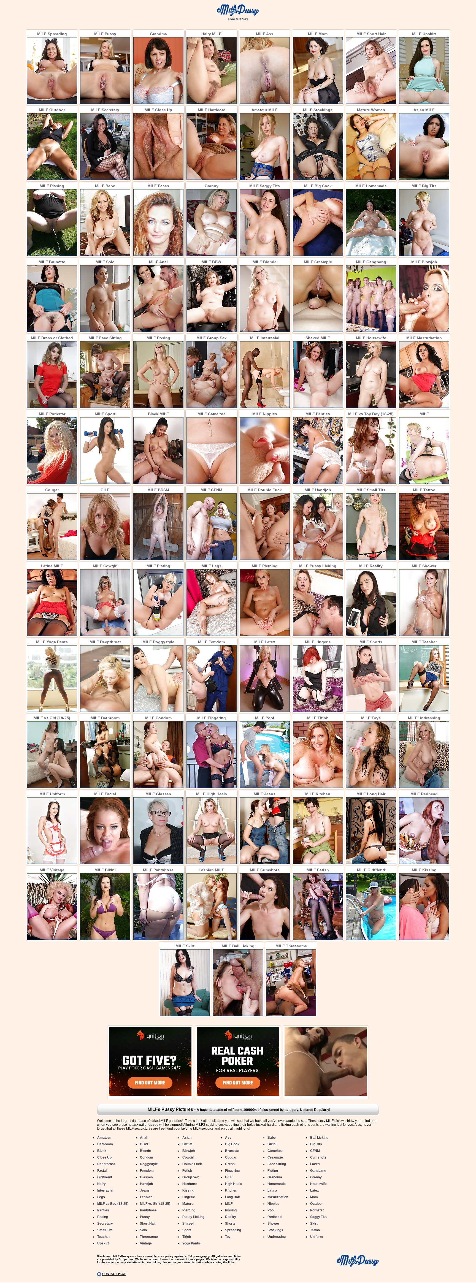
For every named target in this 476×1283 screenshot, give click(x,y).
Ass (228, 1138)
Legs (101, 1197)
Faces (315, 1164)
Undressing (276, 1237)
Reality (230, 1217)
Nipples (273, 1204)
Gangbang (318, 1171)
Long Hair (232, 1197)
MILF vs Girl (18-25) (155, 1204)
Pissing (231, 1210)
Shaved (188, 1223)
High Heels (233, 1184)
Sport (186, 1230)
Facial (102, 1171)
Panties (103, 1210)
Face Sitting (276, 1164)
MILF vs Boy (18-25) (112, 1204)
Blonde (145, 1151)
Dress (230, 1164)
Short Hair (148, 1223)
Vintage (146, 1243)
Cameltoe (275, 1151)
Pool (270, 1210)
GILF (228, 1177)
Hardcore (189, 1184)
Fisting (272, 1171)
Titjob (186, 1237)
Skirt (314, 1223)
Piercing (188, 1210)
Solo (143, 1230)
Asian (186, 1138)
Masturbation (277, 1197)
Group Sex (190, 1177)
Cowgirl (188, 1157)
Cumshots (318, 1157)
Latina (272, 1190)
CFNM (315, 1151)
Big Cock (232, 1144)
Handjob (146, 1184)
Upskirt (103, 1243)
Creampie (275, 1157)
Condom (146, 1157)
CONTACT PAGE (114, 1274)
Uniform (316, 1237)
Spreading (233, 1230)
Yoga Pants (191, 1243)
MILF (228, 1204)
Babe (271, 1138)
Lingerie (188, 1197)
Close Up (104, 1157)
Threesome (149, 1237)
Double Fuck (192, 1164)
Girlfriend (104, 1177)
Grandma (274, 1177)
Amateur (104, 1138)
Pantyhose (148, 1210)
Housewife (318, 1184)
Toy (228, 1237)
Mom (314, 1197)
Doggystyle (149, 1164)
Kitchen (231, 1190)
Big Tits (316, 1144)
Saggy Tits (318, 1217)
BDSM (187, 1144)
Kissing (188, 1190)
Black (101, 1151)
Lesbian (146, 1197)
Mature (187, 1204)
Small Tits (105, 1230)
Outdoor (316, 1204)
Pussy (145, 1217)
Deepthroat (106, 1164)
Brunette (232, 1151)
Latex (314, 1190)
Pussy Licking (193, 1217)
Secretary (105, 1223)
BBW (144, 1144)
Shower (273, 1223)
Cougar (231, 1157)
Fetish (187, 1171)
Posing (102, 1217)
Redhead (274, 1217)
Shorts (230, 1223)
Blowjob (188, 1151)
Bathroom (105, 1144)
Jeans (145, 1190)
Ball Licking (319, 1138)
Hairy (101, 1184)
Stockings (275, 1230)
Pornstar (317, 1210)
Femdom (147, 1171)
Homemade (276, 1184)
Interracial (105, 1190)
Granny (316, 1177)
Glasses (146, 1177)
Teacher (103, 1237)
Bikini (271, 1144)
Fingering (232, 1171)
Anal (143, 1138)
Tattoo (315, 1230)
